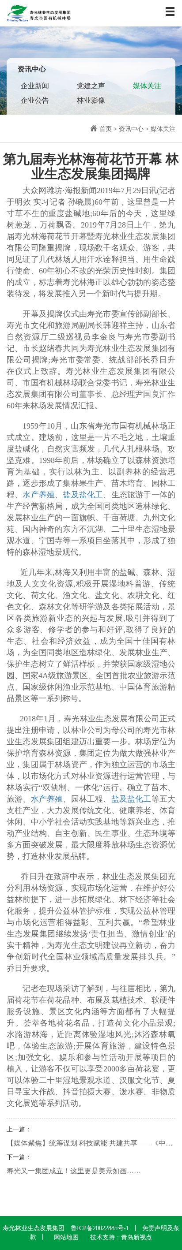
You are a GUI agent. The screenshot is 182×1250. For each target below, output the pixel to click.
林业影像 (91, 100)
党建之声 (91, 86)
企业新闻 (35, 86)
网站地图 (66, 1237)
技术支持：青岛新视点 (121, 1237)
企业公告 (35, 100)
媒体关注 (147, 86)
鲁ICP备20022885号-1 (100, 1228)
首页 (105, 129)
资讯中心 (131, 129)
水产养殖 (39, 494)
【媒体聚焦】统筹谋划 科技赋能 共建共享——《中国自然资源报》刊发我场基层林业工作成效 (91, 1143)
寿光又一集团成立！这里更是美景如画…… (74, 1171)
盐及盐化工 (83, 494)
